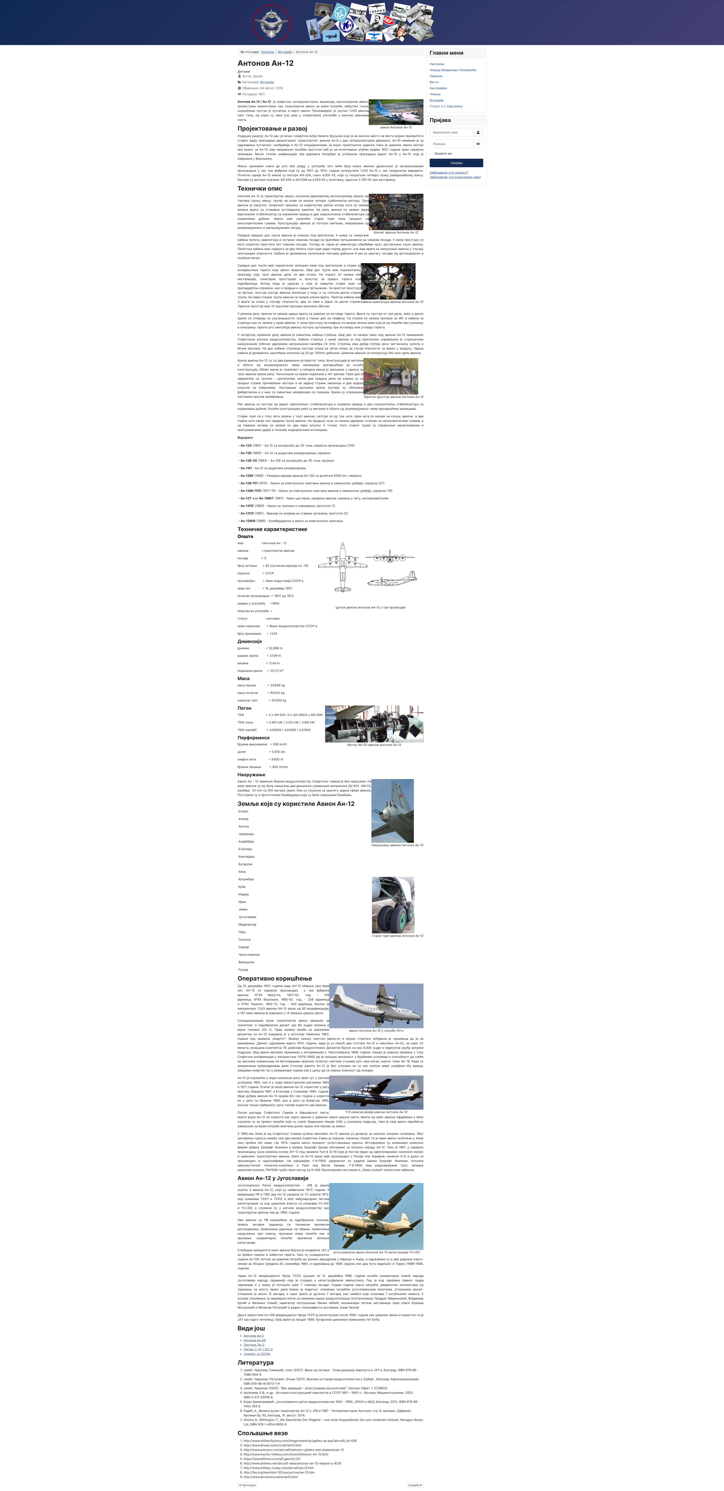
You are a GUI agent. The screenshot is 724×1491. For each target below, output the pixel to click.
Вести (434, 82)
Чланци (435, 94)
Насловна (437, 64)
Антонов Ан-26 (255, 1340)
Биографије (438, 88)
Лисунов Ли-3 (254, 1345)
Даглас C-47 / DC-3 (258, 1349)
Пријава (456, 163)
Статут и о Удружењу (446, 106)
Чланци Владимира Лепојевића (453, 70)
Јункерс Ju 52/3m (257, 1354)
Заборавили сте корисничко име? (455, 177)
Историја (267, 82)
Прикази (436, 76)
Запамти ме (443, 153)
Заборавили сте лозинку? (449, 172)
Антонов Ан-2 (254, 1336)
